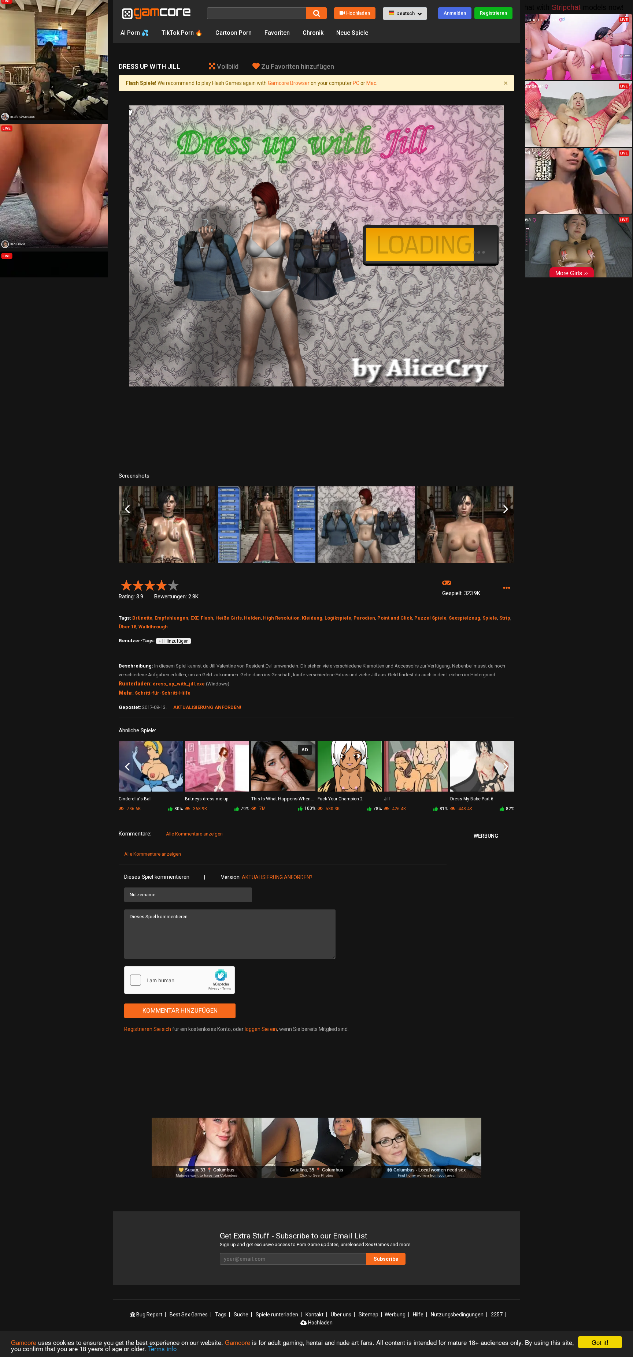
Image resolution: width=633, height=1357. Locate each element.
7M (262, 808)
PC (356, 83)
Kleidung (312, 618)
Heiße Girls (228, 618)
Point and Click (394, 618)
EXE (194, 618)
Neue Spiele (352, 32)
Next (505, 509)
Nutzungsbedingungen (457, 1314)
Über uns (341, 1314)
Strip (504, 618)
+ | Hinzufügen (174, 641)
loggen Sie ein (261, 1029)
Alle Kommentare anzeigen (194, 834)
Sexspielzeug (464, 618)
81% (444, 808)
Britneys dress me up (206, 798)
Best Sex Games (189, 1314)
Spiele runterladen (277, 1314)
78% (377, 808)
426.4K (398, 808)
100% (309, 808)
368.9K (199, 808)
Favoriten (277, 32)
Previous (127, 509)
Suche (241, 1314)
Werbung (395, 1314)
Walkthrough (153, 626)
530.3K (332, 808)
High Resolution (281, 618)
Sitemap (368, 1314)
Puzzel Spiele (430, 618)
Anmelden (455, 13)
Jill (387, 798)
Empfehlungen (171, 618)
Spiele (489, 618)
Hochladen (358, 13)
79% (245, 808)
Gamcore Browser (289, 83)
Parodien (364, 618)
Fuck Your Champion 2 (340, 798)
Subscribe (386, 1259)
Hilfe (418, 1314)
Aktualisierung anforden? (277, 877)
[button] (405, 13)
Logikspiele (338, 618)
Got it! (600, 1342)
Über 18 (127, 626)
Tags (220, 1314)
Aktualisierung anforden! (207, 707)
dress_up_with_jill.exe (179, 684)
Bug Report (148, 1314)
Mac (371, 83)
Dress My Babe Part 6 (471, 798)
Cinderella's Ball (135, 798)
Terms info (162, 1348)
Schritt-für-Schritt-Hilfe (162, 693)
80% (178, 808)
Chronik (313, 32)
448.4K (464, 808)
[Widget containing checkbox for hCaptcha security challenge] (179, 980)
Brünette (142, 618)
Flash (207, 618)
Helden (252, 618)
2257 (497, 1314)
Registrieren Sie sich (147, 1029)
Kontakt (314, 1314)
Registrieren (493, 13)
